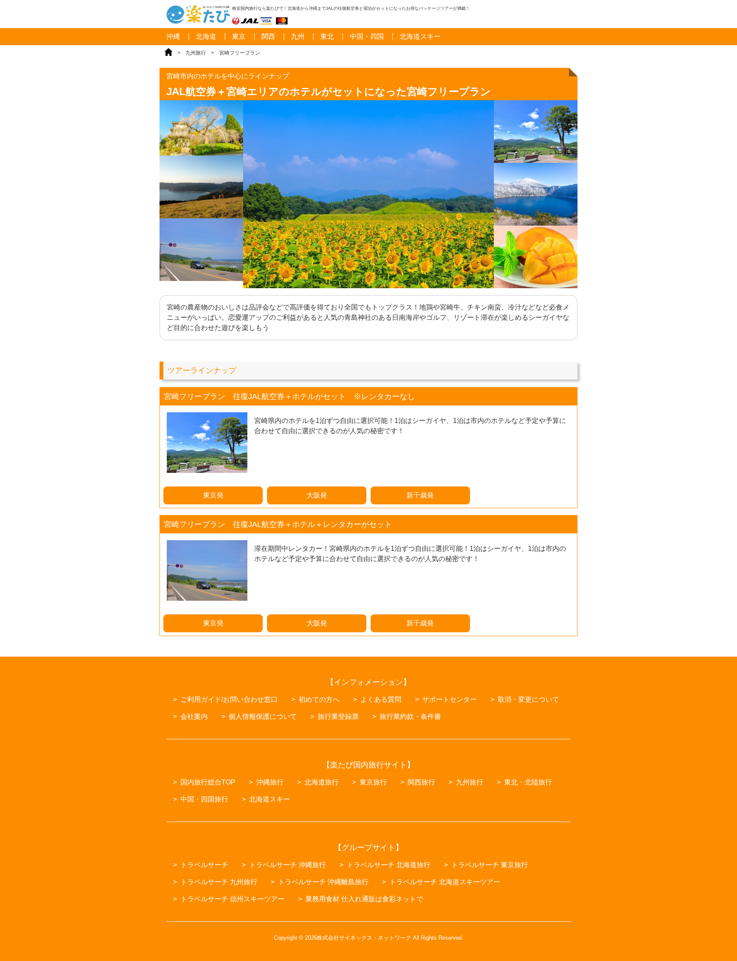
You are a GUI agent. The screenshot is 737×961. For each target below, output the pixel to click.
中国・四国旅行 (204, 799)
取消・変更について (528, 699)
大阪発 (317, 495)
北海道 (206, 36)
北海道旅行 (322, 782)
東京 (239, 36)
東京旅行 (373, 782)
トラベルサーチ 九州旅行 (218, 882)
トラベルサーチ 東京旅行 (489, 864)
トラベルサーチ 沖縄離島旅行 (323, 882)
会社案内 (194, 716)
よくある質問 (380, 699)
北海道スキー (420, 36)
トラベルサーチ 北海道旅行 (388, 864)
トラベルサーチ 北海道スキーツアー (444, 882)
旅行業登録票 (338, 716)
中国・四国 (367, 36)
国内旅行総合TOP (207, 782)
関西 (268, 36)
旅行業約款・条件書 (410, 716)
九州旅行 (196, 53)
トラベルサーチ (204, 864)
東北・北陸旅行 (528, 782)
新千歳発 (420, 495)
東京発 (213, 495)
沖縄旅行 (270, 782)
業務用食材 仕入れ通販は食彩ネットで (364, 899)
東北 (327, 36)
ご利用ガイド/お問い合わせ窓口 (229, 699)
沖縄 (173, 36)
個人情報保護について (263, 716)
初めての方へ (319, 699)
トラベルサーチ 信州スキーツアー (232, 899)
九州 (298, 36)
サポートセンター (449, 699)
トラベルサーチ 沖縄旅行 (287, 864)
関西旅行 (421, 782)
